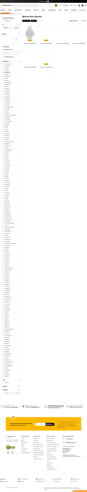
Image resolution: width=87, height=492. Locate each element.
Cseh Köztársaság (24, 479)
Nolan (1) (7, 317)
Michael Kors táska (37, 459)
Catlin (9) (7, 96)
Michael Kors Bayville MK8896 (62, 43)
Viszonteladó (50, 467)
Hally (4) (6, 139)
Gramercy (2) (8, 345)
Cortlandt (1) (7, 117)
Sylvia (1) (7, 280)
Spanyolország (41, 481)
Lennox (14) (7, 300)
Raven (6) (7, 247)
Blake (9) (7, 80)
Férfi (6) (6, 382)
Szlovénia (75, 481)
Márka (4, 34)
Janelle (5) (7, 160)
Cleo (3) (6, 111)
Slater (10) (7, 266)
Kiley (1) (6, 176)
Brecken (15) (7, 84)
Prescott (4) (7, 241)
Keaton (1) (7, 170)
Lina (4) (6, 190)
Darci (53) (7, 123)
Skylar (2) (7, 264)
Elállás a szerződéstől (52, 446)
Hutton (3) (7, 151)
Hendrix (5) (7, 145)
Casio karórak (36, 442)
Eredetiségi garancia (51, 450)
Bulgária (4, 479)
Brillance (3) (7, 88)
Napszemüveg (24, 442)
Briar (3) (6, 86)
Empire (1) (7, 351)
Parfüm (22, 446)
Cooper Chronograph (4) (10, 115)
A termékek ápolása (51, 459)
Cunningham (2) (8, 121)
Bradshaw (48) (8, 82)
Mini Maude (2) (8, 353)
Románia (22, 481)
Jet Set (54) (7, 166)
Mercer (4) (7, 202)
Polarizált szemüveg (38, 450)
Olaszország (5, 481)
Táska (22, 444)
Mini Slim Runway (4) (9, 223)
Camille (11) (7, 92)
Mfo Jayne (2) (8, 207)
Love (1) (6, 196)
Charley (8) (7, 103)
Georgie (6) (7, 337)
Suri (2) (6, 368)
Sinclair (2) (7, 262)
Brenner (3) (7, 355)
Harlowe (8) (7, 296)
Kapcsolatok (50, 455)
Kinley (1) (7, 178)
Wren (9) (7, 292)
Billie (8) (6, 341)
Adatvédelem (50, 440)
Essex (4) (7, 343)
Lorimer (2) (7, 194)
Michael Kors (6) (8, 49)
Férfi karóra (36, 438)
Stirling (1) (7, 274)
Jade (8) (6, 156)
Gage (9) (7, 131)
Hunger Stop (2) (8, 149)
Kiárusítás (23, 450)
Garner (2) (7, 133)
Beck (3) (6, 74)
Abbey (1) (7, 376)
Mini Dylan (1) (8, 364)
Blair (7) (6, 78)
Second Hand (24, 448)
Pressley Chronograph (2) (10, 243)
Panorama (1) (7, 370)
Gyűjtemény (6, 61)
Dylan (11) (7, 125)
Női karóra (35, 440)
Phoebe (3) (7, 233)
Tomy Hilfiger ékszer (37, 446)
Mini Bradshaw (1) (8, 366)
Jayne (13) (7, 164)
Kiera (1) (6, 174)
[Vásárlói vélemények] (5, 13)
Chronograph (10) (8, 107)
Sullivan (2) (7, 276)
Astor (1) (6, 372)
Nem (4, 380)
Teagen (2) (7, 284)
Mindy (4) (7, 209)
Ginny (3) (7, 135)
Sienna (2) (7, 260)
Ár (3, 24)
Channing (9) (8, 101)
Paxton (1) (7, 311)
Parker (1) (7, 306)
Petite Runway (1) (8, 362)
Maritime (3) (7, 331)
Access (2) (7, 66)
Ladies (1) (7, 180)
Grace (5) (7, 137)
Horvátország (41, 479)
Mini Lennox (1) (8, 335)
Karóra (22, 438)
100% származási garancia (56, 406)
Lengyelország (58, 479)
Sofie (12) (7, 272)
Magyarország (76, 479)
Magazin (49, 465)
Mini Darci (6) (8, 213)
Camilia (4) (7, 90)
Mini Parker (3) (8, 217)
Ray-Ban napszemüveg (38, 453)
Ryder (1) (7, 255)
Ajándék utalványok (25, 453)
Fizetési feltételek (51, 448)
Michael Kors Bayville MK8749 (46, 67)
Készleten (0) (8, 21)
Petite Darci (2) (8, 231)
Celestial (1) (7, 359)
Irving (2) (7, 333)
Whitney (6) (7, 290)
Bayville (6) (7, 72)
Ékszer (22, 440)
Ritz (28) (7, 251)
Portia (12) (7, 237)
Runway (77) (7, 253)
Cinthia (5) (7, 109)
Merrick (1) (7, 205)
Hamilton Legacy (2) (9, 141)
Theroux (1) (7, 286)
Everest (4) (7, 308)
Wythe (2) (7, 294)
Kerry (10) (7, 172)
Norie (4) (7, 225)
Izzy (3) (6, 154)
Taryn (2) (7, 282)
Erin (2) (6, 127)
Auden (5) (7, 70)
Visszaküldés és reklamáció (53, 444)
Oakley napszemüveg (38, 455)
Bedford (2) (7, 76)
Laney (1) (7, 374)
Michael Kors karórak (38, 444)
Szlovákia (57, 481)
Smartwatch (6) (8, 270)
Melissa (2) (7, 323)
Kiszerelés (5, 390)
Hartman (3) (7, 143)
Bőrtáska (35, 457)
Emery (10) (7, 304)
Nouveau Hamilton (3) (10, 227)
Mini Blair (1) (7, 211)
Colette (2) (7, 113)
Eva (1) (6, 129)
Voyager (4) (7, 288)
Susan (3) (7, 278)
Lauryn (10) (7, 182)
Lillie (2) (6, 188)
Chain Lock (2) (8, 298)
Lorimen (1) (7, 192)
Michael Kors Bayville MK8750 (30, 67)
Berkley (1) (7, 325)
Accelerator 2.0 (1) (9, 329)
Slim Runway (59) (9, 268)
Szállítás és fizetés (51, 442)
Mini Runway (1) (8, 219)
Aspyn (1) (7, 315)
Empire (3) (7, 302)
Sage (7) (6, 319)
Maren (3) (7, 327)
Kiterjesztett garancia (52, 469)
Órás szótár (49, 463)
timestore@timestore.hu (71, 442)
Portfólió (5, 386)
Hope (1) (6, 147)
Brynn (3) (7, 321)
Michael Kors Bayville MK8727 (30, 43)
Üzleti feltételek (50, 438)
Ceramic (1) (7, 98)
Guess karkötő (36, 448)
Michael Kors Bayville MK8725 (46, 43)
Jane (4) (6, 158)
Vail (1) (6, 313)
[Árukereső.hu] (56, 6)
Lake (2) (6, 357)
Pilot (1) (6, 235)
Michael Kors (11, 13)
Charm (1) (7, 105)
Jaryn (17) (7, 162)
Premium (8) (7, 239)
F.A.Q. (48, 461)
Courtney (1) (7, 119)
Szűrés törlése (40, 20)
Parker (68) (7, 229)
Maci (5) (6, 198)
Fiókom (75, 5)
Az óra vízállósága (51, 457)
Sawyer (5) (7, 258)
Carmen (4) (7, 94)
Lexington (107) (8, 64)
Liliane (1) (7, 186)
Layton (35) (7, 184)
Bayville (33, 20)
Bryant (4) (7, 349)
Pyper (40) (7, 245)
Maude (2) (7, 339)
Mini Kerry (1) (7, 215)
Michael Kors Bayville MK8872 (79, 43)
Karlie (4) (7, 168)
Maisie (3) (7, 200)
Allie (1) (6, 68)
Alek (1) (6, 347)
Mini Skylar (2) (8, 221)
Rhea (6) (7, 249)
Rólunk (48, 453)
